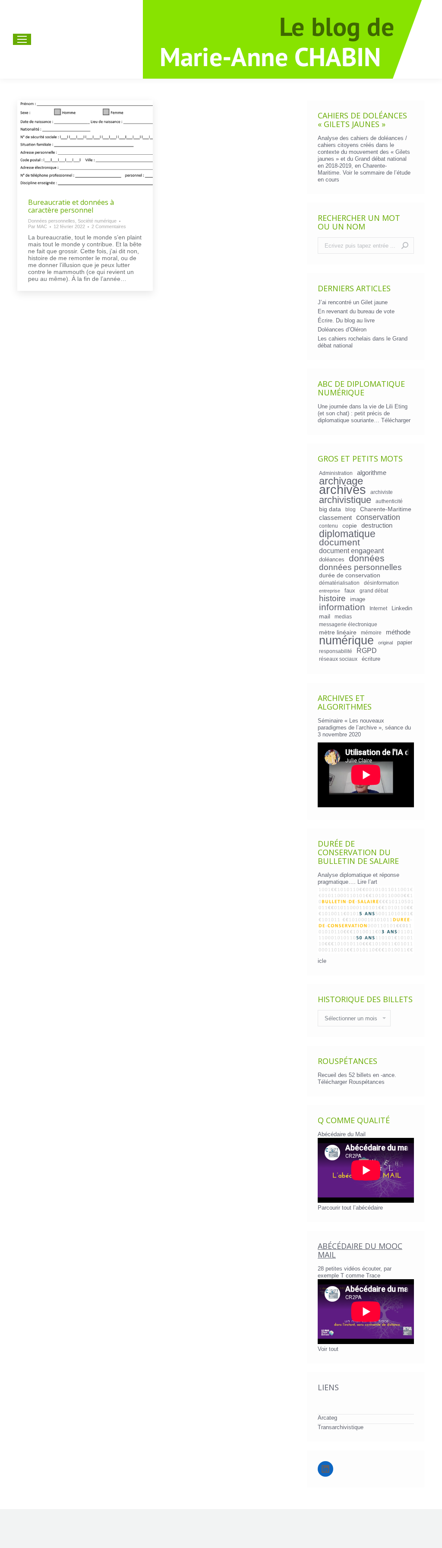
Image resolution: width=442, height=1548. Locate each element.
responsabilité (335, 651)
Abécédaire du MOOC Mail (360, 1250)
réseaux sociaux (338, 659)
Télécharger (395, 420)
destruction (376, 525)
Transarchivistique (340, 1427)
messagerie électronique (348, 624)
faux (349, 590)
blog (350, 509)
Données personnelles (51, 220)
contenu (328, 526)
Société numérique (97, 220)
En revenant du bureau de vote (356, 311)
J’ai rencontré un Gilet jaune (353, 302)
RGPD (367, 650)
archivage (341, 481)
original (385, 642)
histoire (332, 598)
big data (330, 509)
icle (322, 961)
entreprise (329, 590)
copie (349, 525)
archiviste (381, 492)
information (342, 607)
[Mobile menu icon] (22, 39)
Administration (336, 473)
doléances (331, 559)
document (339, 542)
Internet (378, 608)
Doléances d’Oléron (342, 329)
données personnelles (360, 567)
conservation (378, 517)
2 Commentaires (109, 226)
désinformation (381, 583)
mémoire (371, 632)
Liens (328, 1387)
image (357, 599)
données (367, 558)
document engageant (351, 550)
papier (404, 642)
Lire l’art (367, 882)
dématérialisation (339, 583)
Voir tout (328, 1349)
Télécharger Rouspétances (351, 1082)
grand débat (374, 590)
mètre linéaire (338, 632)
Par (37, 226)
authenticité (389, 501)
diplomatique (347, 533)
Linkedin (401, 608)
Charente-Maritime (385, 509)
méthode (398, 632)
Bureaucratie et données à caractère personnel (71, 206)
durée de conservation (349, 575)
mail (324, 616)
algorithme (371, 472)
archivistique (345, 500)
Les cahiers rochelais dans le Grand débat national (362, 342)
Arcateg (327, 1417)
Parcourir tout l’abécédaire (350, 1207)
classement (335, 517)
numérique (346, 640)
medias (343, 616)
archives (342, 489)
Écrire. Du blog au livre (346, 320)
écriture (371, 659)
